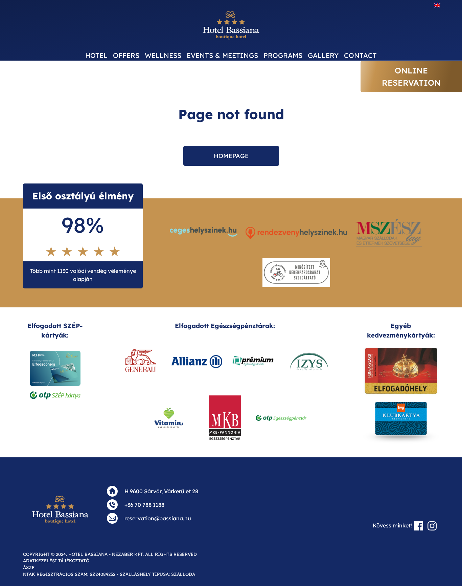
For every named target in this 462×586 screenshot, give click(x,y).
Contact (360, 55)
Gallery (323, 55)
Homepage (231, 156)
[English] (437, 5)
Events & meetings (222, 55)
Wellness (163, 55)
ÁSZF (28, 567)
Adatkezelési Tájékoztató (56, 560)
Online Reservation (411, 76)
